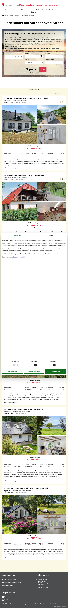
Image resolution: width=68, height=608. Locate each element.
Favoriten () (46, 10)
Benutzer (34, 12)
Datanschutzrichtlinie (19, 257)
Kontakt (33, 604)
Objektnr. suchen (57, 10)
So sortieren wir (60, 94)
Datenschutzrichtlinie (48, 604)
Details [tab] (51, 235)
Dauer (27, 59)
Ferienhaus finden (11, 10)
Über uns (63, 604)
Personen (47, 53)
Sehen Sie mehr (34, 126)
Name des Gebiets (11, 54)
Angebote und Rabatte (60, 606)
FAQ (41, 604)
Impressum (27, 604)
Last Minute (22, 10)
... (41, 56)
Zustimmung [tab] (17, 235)
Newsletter (58, 604)
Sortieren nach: (33, 89)
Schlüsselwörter (49, 59)
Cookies (37, 604)
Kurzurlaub (30, 10)
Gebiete (38, 10)
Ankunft (27, 53)
